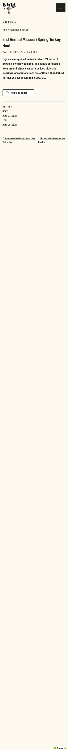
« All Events (9, 22)
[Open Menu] (60, 7)
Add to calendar (19, 92)
